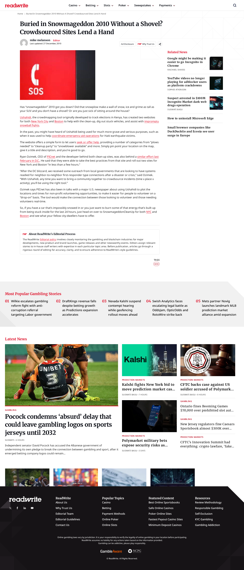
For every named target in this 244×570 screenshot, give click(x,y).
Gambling (10, 410)
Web (156, 264)
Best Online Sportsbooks (164, 502)
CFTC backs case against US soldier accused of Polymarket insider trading (207, 389)
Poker (122, 5)
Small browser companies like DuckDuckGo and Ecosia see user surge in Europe (190, 131)
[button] (235, 5)
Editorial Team (65, 513)
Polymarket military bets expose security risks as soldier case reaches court (145, 445)
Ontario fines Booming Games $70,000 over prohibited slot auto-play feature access (207, 410)
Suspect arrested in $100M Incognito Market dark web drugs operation (186, 101)
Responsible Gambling (209, 508)
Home (20, 13)
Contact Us (62, 525)
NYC (148, 212)
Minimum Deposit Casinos (165, 525)
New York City (39, 121)
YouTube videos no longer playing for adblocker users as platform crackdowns (187, 82)
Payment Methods (113, 513)
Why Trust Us (64, 508)
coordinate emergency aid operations (75, 136)
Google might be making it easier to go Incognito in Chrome (186, 62)
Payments (165, 5)
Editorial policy (48, 239)
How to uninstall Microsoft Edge (190, 118)
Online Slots (109, 525)
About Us (61, 502)
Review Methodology (208, 502)
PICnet (51, 156)
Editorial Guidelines (68, 519)
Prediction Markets (133, 380)
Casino (73, 5)
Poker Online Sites (160, 513)
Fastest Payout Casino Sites (166, 519)
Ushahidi (25, 117)
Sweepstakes (142, 5)
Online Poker (110, 519)
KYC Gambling (204, 519)
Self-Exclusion (203, 513)
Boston (58, 121)
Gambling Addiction (207, 525)
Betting (90, 5)
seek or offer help (88, 142)
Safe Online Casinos (161, 508)
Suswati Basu (129, 394)
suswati (9, 440)
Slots (107, 5)
